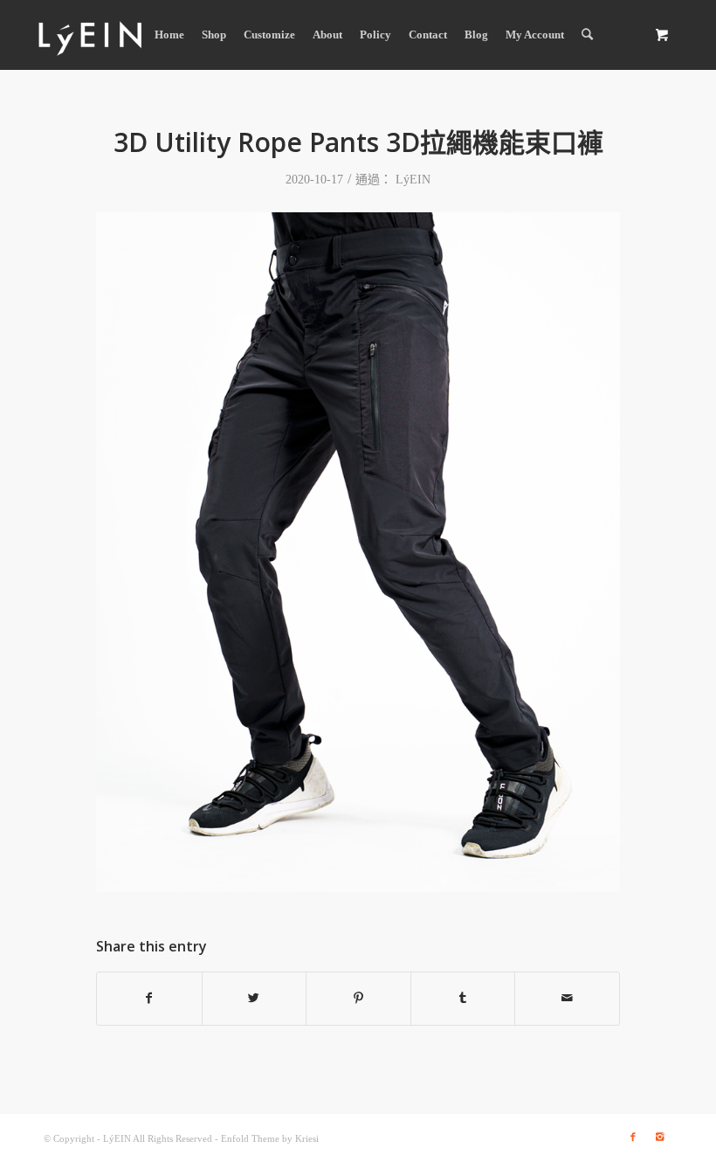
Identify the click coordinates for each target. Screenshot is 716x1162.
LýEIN (413, 179)
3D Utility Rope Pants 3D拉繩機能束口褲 (358, 142)
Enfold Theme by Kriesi (270, 1138)
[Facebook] (633, 1137)
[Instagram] (659, 1137)
